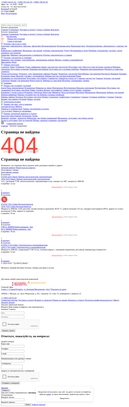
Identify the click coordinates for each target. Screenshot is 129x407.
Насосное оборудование (11, 116)
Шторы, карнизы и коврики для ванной (50, 120)
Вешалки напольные (85, 88)
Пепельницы (57, 88)
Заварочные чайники (42, 74)
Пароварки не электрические (13, 78)
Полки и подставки (9, 120)
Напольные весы (78, 46)
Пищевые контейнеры (39, 69)
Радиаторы (26, 116)
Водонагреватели (49, 46)
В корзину (5, 193)
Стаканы (84, 97)
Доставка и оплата (27, 30)
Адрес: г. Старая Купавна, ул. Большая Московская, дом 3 (25, 289)
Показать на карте (58, 289)
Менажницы (90, 92)
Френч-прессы (36, 81)
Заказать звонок (8, 302)
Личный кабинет (8, 168)
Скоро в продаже (14, 41)
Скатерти (5, 67)
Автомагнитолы (8, 106)
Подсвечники (100, 88)
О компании (13, 30)
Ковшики (115, 74)
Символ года (67, 90)
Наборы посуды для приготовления (60, 76)
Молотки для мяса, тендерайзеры (30, 76)
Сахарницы (75, 97)
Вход (3, 13)
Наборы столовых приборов (52, 95)
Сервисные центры (14, 124)
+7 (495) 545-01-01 (9, 298)
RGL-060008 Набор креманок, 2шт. (16, 229)
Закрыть (4, 388)
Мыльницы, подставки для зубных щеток (75, 118)
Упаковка (8, 83)
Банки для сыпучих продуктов (54, 67)
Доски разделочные (9, 74)
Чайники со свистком (52, 81)
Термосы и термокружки (11, 109)
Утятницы (5, 81)
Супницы (110, 97)
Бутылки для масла (104, 67)
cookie (48, 394)
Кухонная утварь (8, 76)
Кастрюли (105, 74)
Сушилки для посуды (86, 78)
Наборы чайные (8, 97)
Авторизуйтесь (57, 187)
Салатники (53, 97)
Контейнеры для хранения (89, 74)
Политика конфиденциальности (98, 300)
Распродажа (12, 36)
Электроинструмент (12, 102)
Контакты (55, 30)
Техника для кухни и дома (15, 44)
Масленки (80, 92)
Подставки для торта (33, 97)
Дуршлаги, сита (25, 74)
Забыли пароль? (39, 404)
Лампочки (5, 55)
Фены (14, 62)
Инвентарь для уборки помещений (42, 118)
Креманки (5, 92)
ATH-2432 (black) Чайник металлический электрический (25, 179)
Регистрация (11, 13)
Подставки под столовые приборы (64, 69)
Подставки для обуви (20, 90)
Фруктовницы (69, 88)
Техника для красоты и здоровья (17, 58)
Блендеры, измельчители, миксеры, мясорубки (21, 46)
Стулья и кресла (17, 92)
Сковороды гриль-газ (67, 78)
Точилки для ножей (111, 78)
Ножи (78, 76)
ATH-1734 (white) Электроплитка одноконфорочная (23, 247)
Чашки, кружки (33, 99)
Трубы (35, 116)
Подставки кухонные (20, 69)
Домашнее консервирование (91, 69)
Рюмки (45, 97)
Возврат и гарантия (43, 300)
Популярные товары (10, 172)
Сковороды (53, 78)
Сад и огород (6, 111)
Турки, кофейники (33, 67)
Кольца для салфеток (53, 90)
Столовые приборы (97, 97)
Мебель (18, 106)
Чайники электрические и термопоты (26, 55)
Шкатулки (47, 92)
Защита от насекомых (22, 111)
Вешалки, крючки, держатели (13, 118)
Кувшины (28, 92)
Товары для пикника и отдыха (36, 109)
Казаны (54, 74)
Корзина (4, 9)
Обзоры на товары (60, 300)
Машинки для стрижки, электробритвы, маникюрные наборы (27, 60)
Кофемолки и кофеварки (11, 51)
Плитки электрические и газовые (57, 55)
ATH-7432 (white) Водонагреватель (16, 206)
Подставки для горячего (37, 78)
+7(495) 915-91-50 (24, 2)
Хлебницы (20, 67)
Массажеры (6, 62)
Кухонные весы (63, 46)
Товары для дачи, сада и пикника (18, 104)
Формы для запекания (19, 81)
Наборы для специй (115, 92)
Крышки (123, 74)
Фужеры (23, 99)
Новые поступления (16, 39)
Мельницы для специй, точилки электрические (43, 51)
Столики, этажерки (82, 90)
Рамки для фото (36, 90)
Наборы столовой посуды (28, 95)
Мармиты (56, 92)
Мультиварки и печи (79, 51)
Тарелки (118, 97)
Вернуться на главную (25, 168)
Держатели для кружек (68, 74)
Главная (4, 30)
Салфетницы (64, 97)
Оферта (116, 300)
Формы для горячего (10, 99)
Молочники (101, 92)
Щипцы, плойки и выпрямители (69, 60)
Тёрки (12, 67)
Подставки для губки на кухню (81, 67)
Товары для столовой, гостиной (17, 86)
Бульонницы (29, 88)
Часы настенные (68, 92)
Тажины (99, 78)
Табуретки (37, 92)
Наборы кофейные (9, 95)
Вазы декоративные (15, 88)
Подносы (19, 97)
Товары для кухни (11, 65)
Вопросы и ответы (76, 300)
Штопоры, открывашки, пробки (75, 81)
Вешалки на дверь (43, 88)
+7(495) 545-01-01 (8, 2)
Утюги (67, 51)
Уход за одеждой (25, 120)
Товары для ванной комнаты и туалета (20, 114)
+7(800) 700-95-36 (40, 2)
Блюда (3, 88)
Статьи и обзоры (43, 30)
